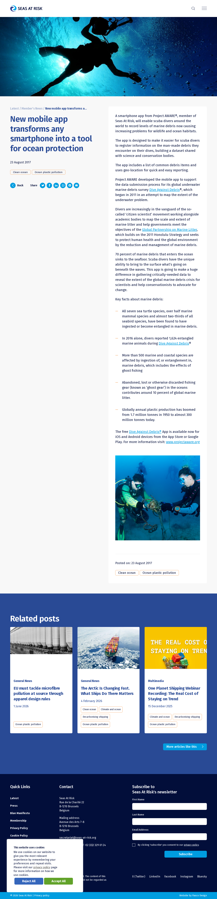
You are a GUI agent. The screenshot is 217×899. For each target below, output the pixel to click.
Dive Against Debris (164, 190)
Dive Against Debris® (145, 432)
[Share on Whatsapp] (63, 185)
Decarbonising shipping (95, 716)
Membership (18, 820)
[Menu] (204, 8)
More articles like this (181, 747)
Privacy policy (41, 895)
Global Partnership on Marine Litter (169, 230)
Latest (14, 108)
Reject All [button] (28, 881)
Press (14, 805)
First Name (138, 799)
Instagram (186, 876)
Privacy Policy (19, 828)
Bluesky (202, 876)
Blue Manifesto (20, 813)
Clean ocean (20, 172)
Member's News (32, 108)
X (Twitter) (138, 876)
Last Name (138, 814)
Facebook (170, 876)
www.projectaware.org (183, 442)
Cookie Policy (19, 835)
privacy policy (191, 844)
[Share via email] (76, 185)
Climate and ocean (111, 709)
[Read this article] (41, 650)
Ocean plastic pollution (49, 172)
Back (18, 185)
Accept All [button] (59, 881)
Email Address (140, 829)
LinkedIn (154, 876)
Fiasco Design (199, 895)
